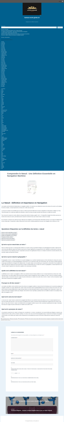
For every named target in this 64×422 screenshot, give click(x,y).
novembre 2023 (4, 79)
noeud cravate (3, 126)
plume (2, 143)
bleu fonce (3, 94)
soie (2, 152)
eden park (3, 106)
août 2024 (3, 69)
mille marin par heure (42, 318)
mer (2, 123)
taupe (2, 153)
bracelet (2, 96)
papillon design (3, 139)
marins (32, 318)
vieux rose (3, 162)
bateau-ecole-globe (14, 318)
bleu (2, 93)
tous (2, 157)
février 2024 (3, 76)
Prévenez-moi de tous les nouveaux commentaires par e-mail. (25, 377)
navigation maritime (54, 318)
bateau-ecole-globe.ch (32, 17)
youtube (2, 166)
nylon (2, 134)
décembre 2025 (4, 51)
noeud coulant (3, 125)
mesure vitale (35, 318)
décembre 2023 (4, 78)
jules (2, 121)
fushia (2, 113)
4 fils (2, 89)
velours (2, 160)
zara (2, 168)
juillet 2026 (3, 43)
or (1, 135)
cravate (2, 103)
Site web (13, 362)
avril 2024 (3, 74)
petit (2, 142)
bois (2, 95)
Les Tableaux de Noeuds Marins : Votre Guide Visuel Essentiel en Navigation (14, 31)
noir (2, 132)
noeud (2, 124)
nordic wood (3, 133)
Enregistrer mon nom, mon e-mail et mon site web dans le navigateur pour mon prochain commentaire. (31, 369)
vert (1, 161)
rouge (2, 150)
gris (1, 114)
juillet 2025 (3, 57)
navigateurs (48, 318)
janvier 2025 (3, 64)
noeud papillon (3, 129)
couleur (2, 102)
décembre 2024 (4, 65)
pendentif (2, 140)
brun (2, 97)
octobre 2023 (3, 80)
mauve (2, 122)
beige (2, 92)
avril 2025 (3, 60)
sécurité (6, 320)
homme (2, 117)
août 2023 (3, 83)
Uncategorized (3, 159)
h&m (2, 116)
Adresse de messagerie (16, 358)
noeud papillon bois (4, 130)
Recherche (60, 27)
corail (2, 101)
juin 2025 (2, 58)
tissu (2, 154)
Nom (12, 353)
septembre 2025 (4, 55)
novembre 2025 (4, 52)
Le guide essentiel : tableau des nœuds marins (9, 32)
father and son (3, 111)
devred (2, 104)
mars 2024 (3, 75)
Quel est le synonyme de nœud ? (8, 239)
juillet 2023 (3, 84)
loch (29, 318)
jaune (2, 120)
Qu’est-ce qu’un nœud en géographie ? (9, 233)
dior (2, 105)
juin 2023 (2, 85)
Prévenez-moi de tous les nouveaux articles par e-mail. (23, 381)
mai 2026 (2, 46)
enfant (2, 107)
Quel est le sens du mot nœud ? (8, 238)
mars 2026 (3, 48)
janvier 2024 (3, 77)
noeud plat (3, 131)
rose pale (2, 149)
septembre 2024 (4, 68)
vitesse (9, 320)
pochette (2, 144)
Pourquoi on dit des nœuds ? (7, 236)
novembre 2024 (4, 66)
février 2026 (3, 49)
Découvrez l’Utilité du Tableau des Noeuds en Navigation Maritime (12, 35)
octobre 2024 (3, 67)
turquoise (2, 158)
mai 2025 (2, 59)
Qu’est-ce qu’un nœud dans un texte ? (9, 232)
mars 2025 (3, 61)
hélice (27, 318)
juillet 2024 (3, 70)
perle (2, 141)
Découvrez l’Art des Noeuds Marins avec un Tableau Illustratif (11, 30)
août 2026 (3, 42)
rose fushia (3, 148)
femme (2, 112)
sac (1, 151)
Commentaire (14, 337)
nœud (59, 318)
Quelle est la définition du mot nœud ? (9, 235)
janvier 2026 (3, 50)
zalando (2, 167)
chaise (2, 98)
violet (2, 163)
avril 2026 (3, 47)
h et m (2, 115)
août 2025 (3, 56)
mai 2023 (2, 86)
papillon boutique (4, 138)
